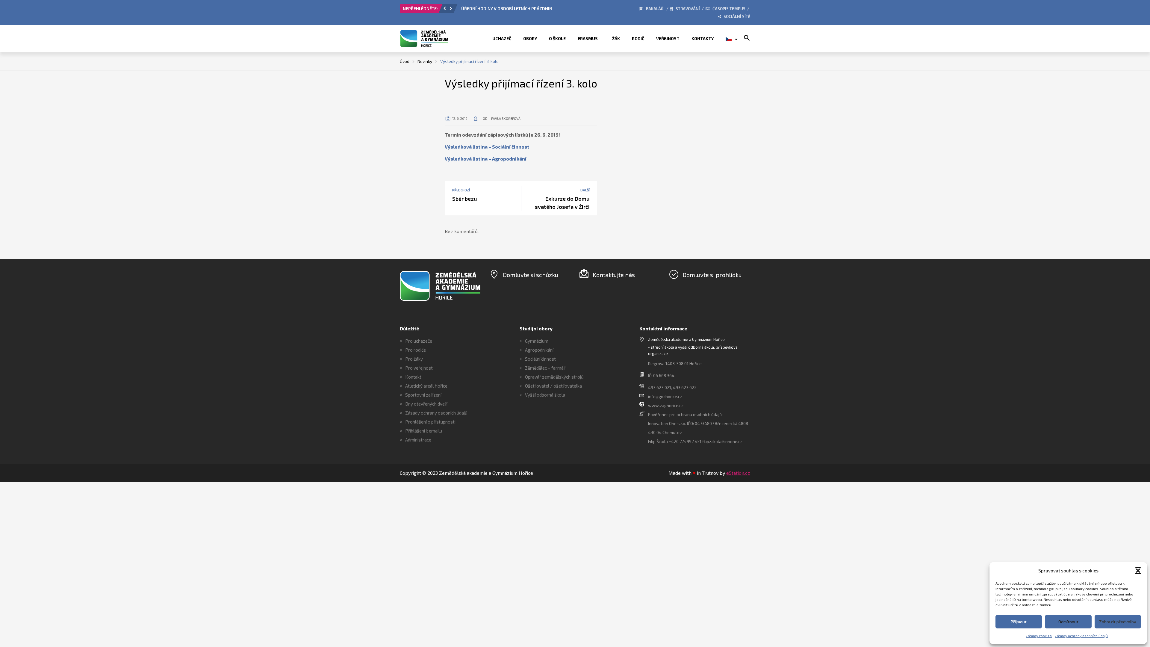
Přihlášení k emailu (423, 430)
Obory (530, 38)
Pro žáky (414, 359)
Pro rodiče (415, 350)
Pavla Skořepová (505, 118)
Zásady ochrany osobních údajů (1081, 636)
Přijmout (1019, 621)
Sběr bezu (464, 198)
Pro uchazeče (418, 341)
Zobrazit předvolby (1117, 621)
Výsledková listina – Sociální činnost (487, 146)
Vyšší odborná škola (545, 394)
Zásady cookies (1039, 636)
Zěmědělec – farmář (545, 368)
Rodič (638, 38)
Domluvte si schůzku (530, 274)
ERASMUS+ (589, 38)
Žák (616, 38)
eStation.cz (738, 473)
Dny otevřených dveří (426, 403)
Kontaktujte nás (614, 274)
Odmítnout (1068, 621)
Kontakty (702, 38)
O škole (557, 38)
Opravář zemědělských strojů (554, 377)
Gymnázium (536, 341)
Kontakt (413, 377)
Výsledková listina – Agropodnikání (485, 158)
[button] (1138, 571)
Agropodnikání (539, 350)
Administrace (418, 439)
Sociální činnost (540, 359)
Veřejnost (668, 38)
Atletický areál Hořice (426, 385)
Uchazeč (501, 38)
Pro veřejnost (419, 368)
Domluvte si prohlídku (712, 274)
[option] (528, 10)
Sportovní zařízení (423, 394)
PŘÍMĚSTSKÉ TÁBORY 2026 (487, 8)
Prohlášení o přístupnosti (430, 421)
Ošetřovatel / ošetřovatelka (553, 385)
